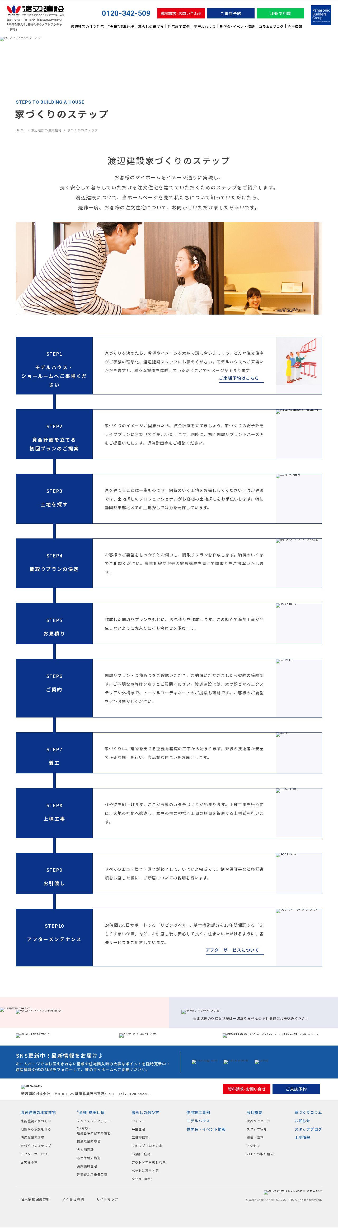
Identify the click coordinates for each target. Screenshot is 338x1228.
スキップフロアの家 (147, 1145)
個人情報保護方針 (35, 1199)
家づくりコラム (308, 1112)
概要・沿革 (255, 1137)
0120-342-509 (126, 13)
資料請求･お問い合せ (247, 1089)
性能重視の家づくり (36, 1121)
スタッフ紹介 (257, 1129)
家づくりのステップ (36, 1145)
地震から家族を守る (36, 1129)
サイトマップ (107, 1199)
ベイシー (138, 1121)
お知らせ (303, 1120)
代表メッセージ (258, 1121)
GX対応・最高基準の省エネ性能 (94, 1130)
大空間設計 (85, 1149)
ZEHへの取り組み (260, 1154)
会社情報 (295, 26)
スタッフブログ (308, 1129)
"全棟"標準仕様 (121, 26)
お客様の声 (29, 1162)
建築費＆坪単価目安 (92, 1174)
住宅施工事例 (179, 26)
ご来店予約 (230, 13)
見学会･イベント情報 (237, 26)
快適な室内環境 (32, 1137)
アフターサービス (34, 1154)
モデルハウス (205, 26)
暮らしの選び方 (151, 26)
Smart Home (142, 1178)
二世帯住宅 (140, 1137)
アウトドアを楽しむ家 (149, 1162)
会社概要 (254, 1112)
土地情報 (303, 1137)
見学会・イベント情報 (206, 1129)
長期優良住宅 (87, 1166)
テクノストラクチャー (94, 1121)
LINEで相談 (280, 13)
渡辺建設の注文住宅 (87, 26)
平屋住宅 (138, 1129)
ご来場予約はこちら (239, 378)
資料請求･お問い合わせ (181, 13)
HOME (21, 130)
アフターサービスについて (232, 950)
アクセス (253, 1145)
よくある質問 (73, 1199)
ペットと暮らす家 (145, 1170)
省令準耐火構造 (89, 1157)
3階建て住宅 (141, 1154)
